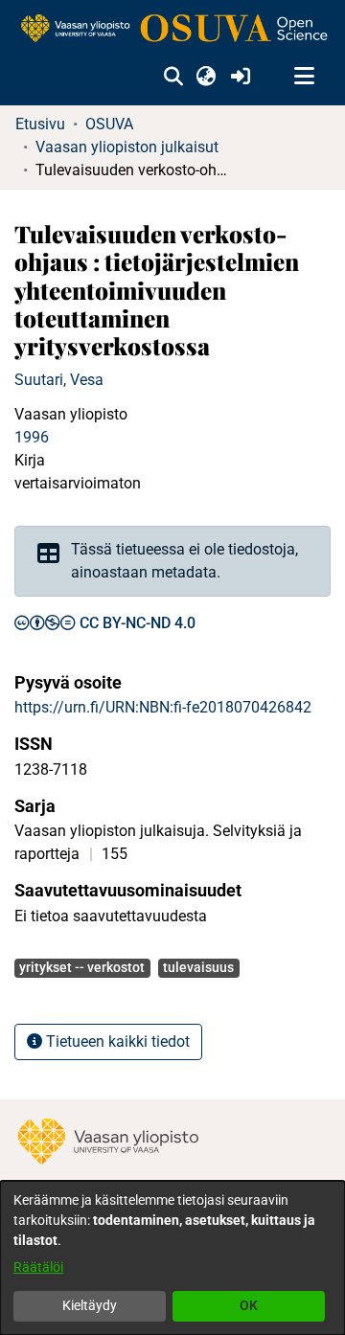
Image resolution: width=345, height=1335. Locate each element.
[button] (173, 76)
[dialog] (172, 1258)
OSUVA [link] (109, 124)
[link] (172, 29)
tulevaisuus (198, 967)
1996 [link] (31, 437)
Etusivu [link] (40, 124)
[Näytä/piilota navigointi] (304, 76)
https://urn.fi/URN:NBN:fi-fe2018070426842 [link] (162, 707)
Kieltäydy (89, 1305)
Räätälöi (38, 1267)
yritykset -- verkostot (82, 967)
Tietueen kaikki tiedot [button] (116, 1041)
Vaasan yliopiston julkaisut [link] (126, 147)
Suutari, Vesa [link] (59, 380)
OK (249, 1305)
